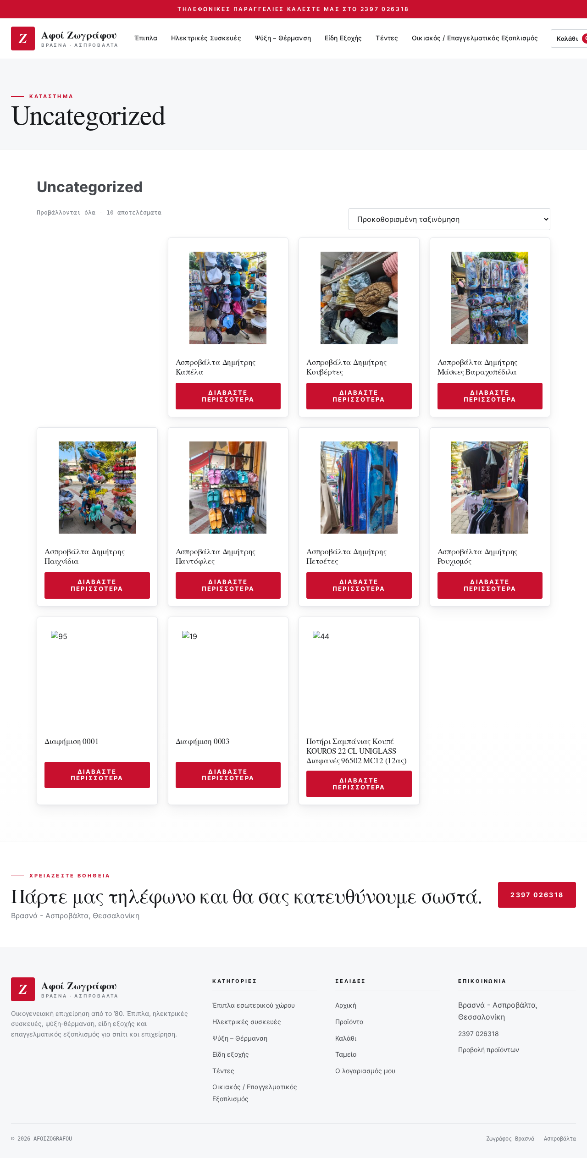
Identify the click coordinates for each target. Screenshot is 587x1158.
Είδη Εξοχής (343, 38)
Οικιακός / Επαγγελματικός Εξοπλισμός (475, 38)
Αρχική (345, 1005)
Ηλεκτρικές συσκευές (246, 1022)
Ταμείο (345, 1054)
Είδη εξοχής (230, 1054)
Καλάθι (345, 1038)
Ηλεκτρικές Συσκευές (206, 38)
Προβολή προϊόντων (488, 1049)
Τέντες (387, 38)
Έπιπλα (145, 38)
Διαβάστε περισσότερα (228, 396)
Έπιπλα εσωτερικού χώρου (253, 1005)
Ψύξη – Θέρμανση (283, 38)
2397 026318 (537, 895)
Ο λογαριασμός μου (365, 1071)
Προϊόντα (349, 1022)
